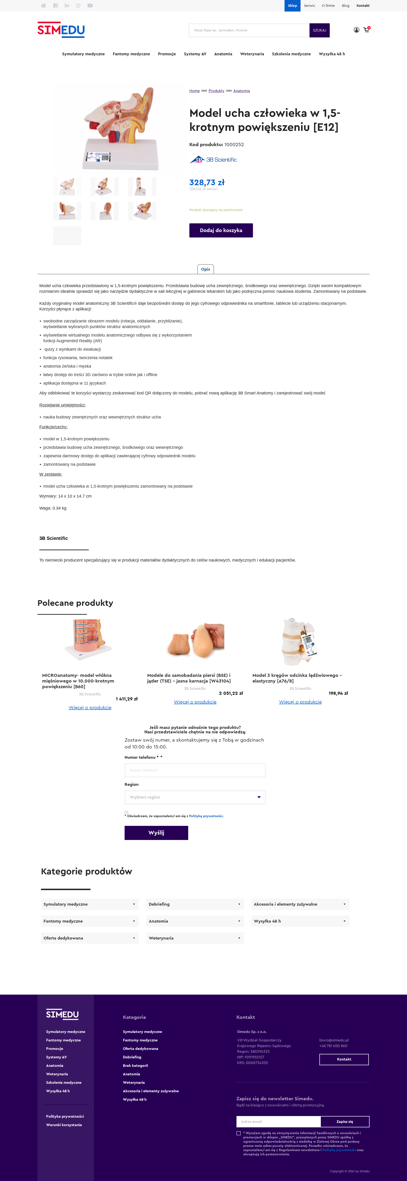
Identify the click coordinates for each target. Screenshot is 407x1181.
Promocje (167, 54)
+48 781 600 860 (333, 1046)
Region (132, 784)
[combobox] (195, 797)
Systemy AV (195, 54)
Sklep (292, 6)
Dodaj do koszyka (221, 230)
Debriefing (159, 904)
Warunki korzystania (64, 1125)
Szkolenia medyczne (291, 54)
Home (194, 91)
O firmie (328, 6)
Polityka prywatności (65, 1116)
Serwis (309, 6)
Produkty (216, 91)
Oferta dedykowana (63, 938)
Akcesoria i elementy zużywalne (285, 904)
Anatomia (223, 54)
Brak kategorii (135, 1066)
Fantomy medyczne (131, 54)
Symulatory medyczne (83, 54)
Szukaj (319, 30)
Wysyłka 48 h (332, 54)
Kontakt (363, 6)
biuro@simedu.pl (334, 1040)
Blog (346, 6)
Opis (205, 269)
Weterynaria (252, 54)
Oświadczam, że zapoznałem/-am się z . (174, 816)
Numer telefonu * (143, 757)
